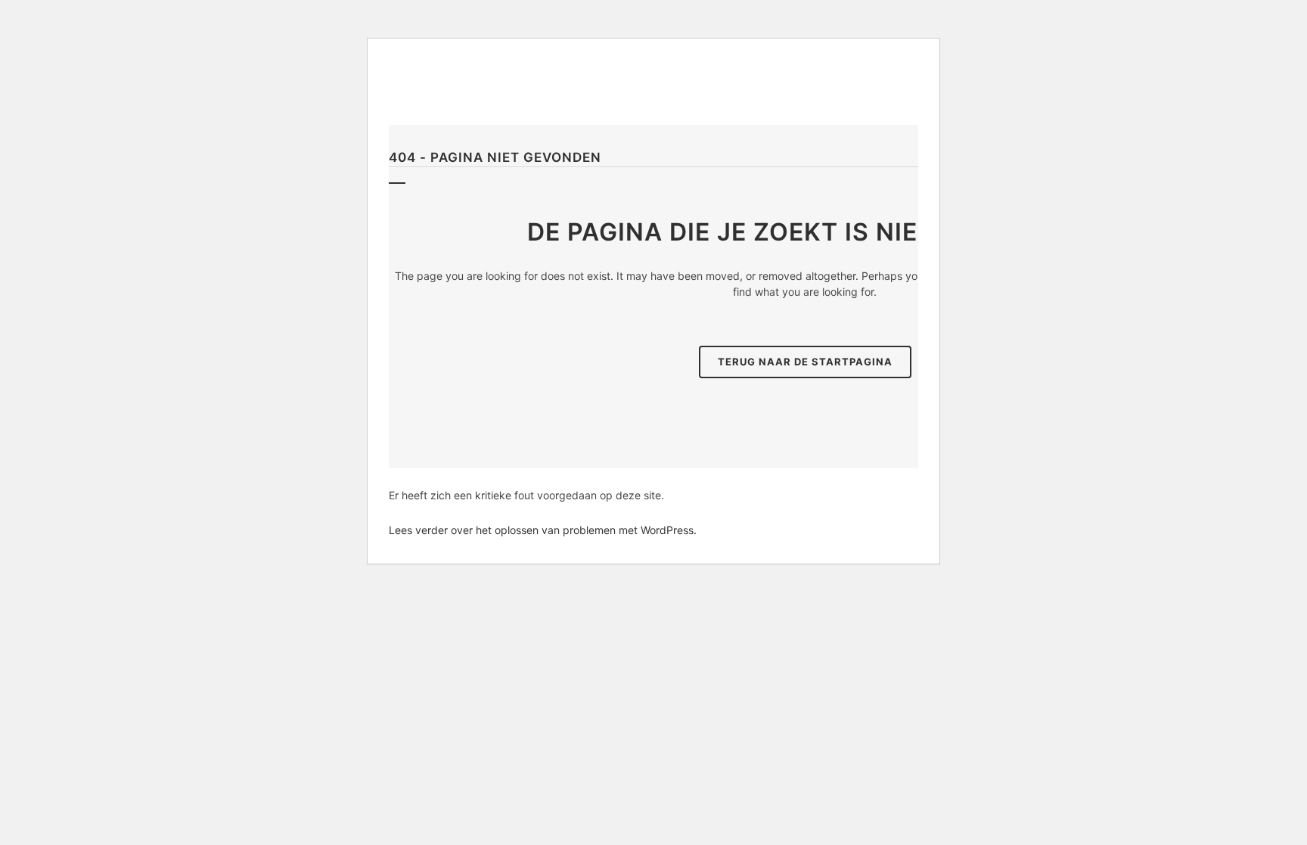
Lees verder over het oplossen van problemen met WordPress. (543, 529)
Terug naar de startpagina (805, 362)
